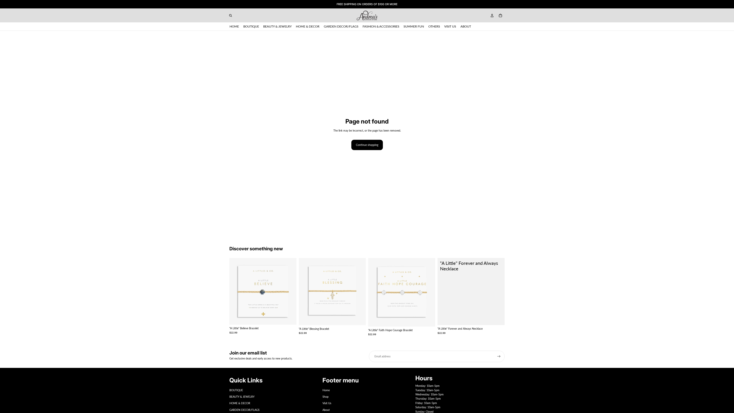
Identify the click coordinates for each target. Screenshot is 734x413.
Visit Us (326, 403)
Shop (325, 396)
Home (326, 390)
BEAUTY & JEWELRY (242, 396)
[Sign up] (499, 356)
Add (432, 320)
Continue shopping (367, 144)
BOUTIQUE (236, 390)
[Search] (230, 15)
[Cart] (500, 15)
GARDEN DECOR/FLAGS (244, 409)
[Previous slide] (235, 291)
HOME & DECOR (239, 403)
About (326, 409)
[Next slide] (290, 291)
